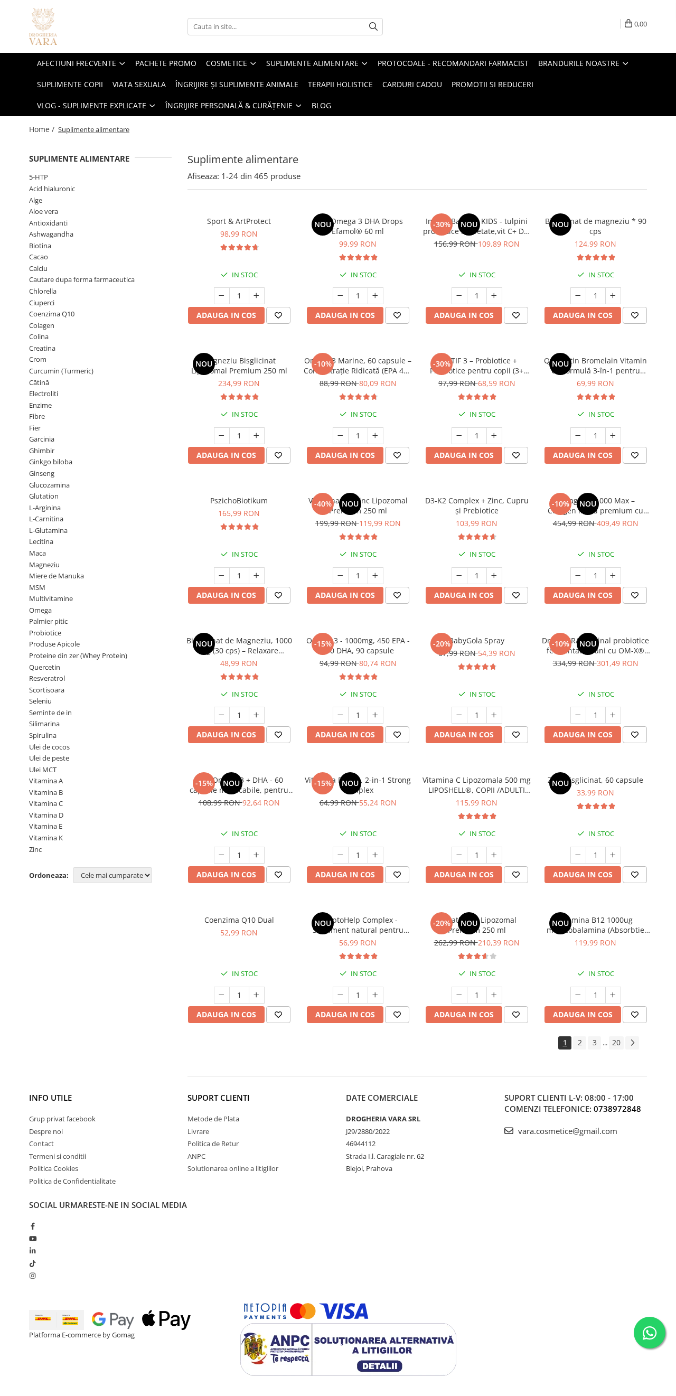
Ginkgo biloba (50, 461)
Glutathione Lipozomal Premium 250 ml (477, 925)
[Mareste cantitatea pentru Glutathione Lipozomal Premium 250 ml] (494, 995)
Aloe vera (43, 211)
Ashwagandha (51, 234)
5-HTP (38, 177)
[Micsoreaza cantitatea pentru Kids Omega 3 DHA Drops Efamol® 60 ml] (341, 295)
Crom (37, 359)
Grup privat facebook (62, 1118)
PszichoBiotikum (239, 500)
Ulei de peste (49, 758)
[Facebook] (32, 1226)
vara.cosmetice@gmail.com (566, 1131)
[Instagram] (32, 1275)
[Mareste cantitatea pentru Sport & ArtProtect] (257, 295)
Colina (39, 336)
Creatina (42, 348)
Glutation (44, 496)
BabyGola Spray (476, 640)
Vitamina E (45, 826)
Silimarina (44, 723)
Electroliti (43, 393)
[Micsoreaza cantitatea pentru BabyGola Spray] (459, 715)
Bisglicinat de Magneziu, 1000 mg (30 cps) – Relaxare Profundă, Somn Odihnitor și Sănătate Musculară (239, 645)
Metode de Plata (213, 1118)
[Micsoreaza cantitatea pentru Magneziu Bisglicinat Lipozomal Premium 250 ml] (222, 435)
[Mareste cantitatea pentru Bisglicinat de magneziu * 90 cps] (613, 295)
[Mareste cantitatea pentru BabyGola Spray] (494, 715)
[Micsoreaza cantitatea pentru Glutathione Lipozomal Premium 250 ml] (459, 995)
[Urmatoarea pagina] (632, 1043)
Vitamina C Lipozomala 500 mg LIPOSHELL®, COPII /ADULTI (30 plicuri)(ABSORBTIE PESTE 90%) (476, 785)
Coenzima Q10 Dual (239, 920)
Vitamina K (46, 837)
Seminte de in (50, 712)
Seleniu (40, 701)
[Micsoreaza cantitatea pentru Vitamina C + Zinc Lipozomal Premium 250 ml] (341, 575)
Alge (35, 200)
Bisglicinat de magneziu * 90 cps (595, 226)
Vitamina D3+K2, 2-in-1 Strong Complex (358, 785)
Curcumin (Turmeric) (61, 371)
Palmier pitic (48, 621)
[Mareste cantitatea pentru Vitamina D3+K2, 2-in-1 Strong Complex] (375, 855)
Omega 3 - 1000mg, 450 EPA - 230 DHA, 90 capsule (358, 645)
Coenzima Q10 (51, 313)
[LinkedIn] (32, 1251)
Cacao (38, 256)
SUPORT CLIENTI (218, 1097)
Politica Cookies (53, 1168)
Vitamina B (46, 792)
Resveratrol (47, 678)
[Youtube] (32, 1238)
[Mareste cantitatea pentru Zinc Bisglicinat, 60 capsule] (613, 855)
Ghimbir (41, 450)
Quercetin (44, 667)
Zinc (35, 849)
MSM (37, 587)
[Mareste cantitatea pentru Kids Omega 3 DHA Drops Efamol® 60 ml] (375, 295)
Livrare (198, 1131)
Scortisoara (46, 690)
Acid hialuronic (52, 188)
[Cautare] (373, 26)
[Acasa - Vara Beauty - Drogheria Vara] (82, 26)
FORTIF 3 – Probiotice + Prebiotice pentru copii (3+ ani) (476, 365)
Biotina (40, 245)
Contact (41, 1143)
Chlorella (43, 291)
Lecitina (41, 541)
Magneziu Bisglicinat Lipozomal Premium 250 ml (239, 365)
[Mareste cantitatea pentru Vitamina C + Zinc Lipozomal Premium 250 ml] (375, 575)
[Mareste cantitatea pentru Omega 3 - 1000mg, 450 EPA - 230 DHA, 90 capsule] (375, 715)
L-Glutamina (48, 530)
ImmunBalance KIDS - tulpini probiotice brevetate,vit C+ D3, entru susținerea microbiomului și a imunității (476, 226)
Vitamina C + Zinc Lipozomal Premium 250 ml (358, 505)
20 (616, 1042)
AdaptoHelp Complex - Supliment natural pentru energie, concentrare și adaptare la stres (358, 925)
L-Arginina (45, 507)
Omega (40, 610)
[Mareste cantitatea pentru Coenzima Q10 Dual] (257, 995)
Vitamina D (46, 815)
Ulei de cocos (49, 747)
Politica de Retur (213, 1143)
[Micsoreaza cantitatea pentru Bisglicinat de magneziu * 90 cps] (578, 295)
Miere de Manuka (56, 575)
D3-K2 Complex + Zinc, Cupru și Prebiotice (477, 505)
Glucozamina (49, 485)
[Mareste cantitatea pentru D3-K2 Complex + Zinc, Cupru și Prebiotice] (494, 575)
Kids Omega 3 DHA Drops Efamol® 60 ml (358, 226)
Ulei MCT (43, 769)
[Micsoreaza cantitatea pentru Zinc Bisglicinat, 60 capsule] (578, 855)
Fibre (37, 416)
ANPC (196, 1156)
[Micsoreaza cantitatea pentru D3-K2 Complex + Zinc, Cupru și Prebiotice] (459, 575)
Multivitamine (51, 598)
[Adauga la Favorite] (278, 315)
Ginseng (41, 473)
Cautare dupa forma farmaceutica (82, 279)
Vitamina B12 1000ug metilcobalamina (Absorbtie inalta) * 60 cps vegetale (595, 925)
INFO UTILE (50, 1097)
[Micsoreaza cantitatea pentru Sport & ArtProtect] (222, 295)
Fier (35, 428)
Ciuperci (41, 302)
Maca (37, 553)
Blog (321, 105)
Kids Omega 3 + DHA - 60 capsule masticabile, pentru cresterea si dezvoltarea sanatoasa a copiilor (239, 785)
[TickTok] (32, 1263)
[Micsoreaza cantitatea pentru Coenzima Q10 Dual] (222, 995)
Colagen (41, 325)
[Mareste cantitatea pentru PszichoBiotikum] (257, 575)
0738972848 (617, 1108)
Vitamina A (46, 780)
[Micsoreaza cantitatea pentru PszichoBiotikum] (222, 575)
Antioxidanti (48, 223)
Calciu (38, 268)
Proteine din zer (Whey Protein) (78, 655)
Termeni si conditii (57, 1156)
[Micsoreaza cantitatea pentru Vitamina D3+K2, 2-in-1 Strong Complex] (341, 855)
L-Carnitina (46, 518)
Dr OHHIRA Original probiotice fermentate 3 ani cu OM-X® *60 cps (595, 645)
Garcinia (41, 439)
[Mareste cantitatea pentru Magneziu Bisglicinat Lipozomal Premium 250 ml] (257, 435)
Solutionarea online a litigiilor (232, 1168)
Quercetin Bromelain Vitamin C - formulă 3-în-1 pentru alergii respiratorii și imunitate (595, 365)
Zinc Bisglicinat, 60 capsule (595, 780)
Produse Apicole (54, 644)
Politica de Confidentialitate (72, 1181)
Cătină (39, 382)
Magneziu (44, 564)
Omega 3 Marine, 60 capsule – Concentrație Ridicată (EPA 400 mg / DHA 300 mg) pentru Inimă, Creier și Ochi (358, 365)
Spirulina (43, 735)
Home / (43, 129)
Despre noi (46, 1131)
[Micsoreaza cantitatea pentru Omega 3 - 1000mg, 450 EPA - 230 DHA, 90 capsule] (341, 715)
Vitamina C (46, 803)
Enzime (40, 405)
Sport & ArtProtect (239, 221)
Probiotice (45, 633)
